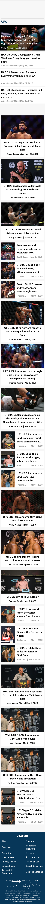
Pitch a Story (32, 857)
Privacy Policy (9, 861)
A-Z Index (6, 853)
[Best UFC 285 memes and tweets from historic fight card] (22, 289)
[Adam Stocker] (16, 426)
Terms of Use (32, 861)
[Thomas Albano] (23, 276)
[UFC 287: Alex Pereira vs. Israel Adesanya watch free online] (22, 221)
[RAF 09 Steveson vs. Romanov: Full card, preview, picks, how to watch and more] (22, 95)
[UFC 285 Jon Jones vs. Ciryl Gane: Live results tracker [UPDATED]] (22, 478)
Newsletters (8, 857)
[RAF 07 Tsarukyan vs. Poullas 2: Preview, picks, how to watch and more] (22, 136)
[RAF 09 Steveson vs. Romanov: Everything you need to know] (22, 78)
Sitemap (30, 853)
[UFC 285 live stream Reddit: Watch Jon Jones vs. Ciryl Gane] (22, 548)
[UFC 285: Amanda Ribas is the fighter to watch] (22, 634)
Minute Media (16, 881)
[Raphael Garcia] (16, 601)
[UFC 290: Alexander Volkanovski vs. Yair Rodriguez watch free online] (22, 179)
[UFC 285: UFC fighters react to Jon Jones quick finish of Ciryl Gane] (22, 321)
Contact (30, 841)
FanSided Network (31, 847)
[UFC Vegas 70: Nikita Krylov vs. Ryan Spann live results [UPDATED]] (22, 815)
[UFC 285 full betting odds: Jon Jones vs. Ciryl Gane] (22, 653)
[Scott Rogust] (23, 257)
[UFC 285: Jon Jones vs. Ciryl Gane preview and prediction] (22, 767)
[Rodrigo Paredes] (16, 783)
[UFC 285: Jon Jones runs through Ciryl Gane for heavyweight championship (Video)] (22, 365)
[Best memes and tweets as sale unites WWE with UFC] (22, 251)
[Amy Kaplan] (15, 743)
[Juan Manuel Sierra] (16, 564)
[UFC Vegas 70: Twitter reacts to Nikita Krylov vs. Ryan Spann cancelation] (22, 796)
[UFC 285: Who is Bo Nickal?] (22, 587)
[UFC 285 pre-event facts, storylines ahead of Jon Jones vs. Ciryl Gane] (22, 614)
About (5, 841)
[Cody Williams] (7, 48)
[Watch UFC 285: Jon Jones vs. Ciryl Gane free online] (22, 727)
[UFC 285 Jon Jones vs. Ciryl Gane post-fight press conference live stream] (22, 440)
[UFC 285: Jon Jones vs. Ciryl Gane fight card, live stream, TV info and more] (22, 685)
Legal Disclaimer (34, 866)
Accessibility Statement (8, 872)
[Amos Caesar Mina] (9, 65)
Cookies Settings (34, 872)
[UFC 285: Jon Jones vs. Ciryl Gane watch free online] (22, 508)
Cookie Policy (8, 866)
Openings (6, 847)
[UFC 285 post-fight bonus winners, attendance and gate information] (22, 270)
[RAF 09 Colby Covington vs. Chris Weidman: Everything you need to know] (22, 60)
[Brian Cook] (22, 659)
